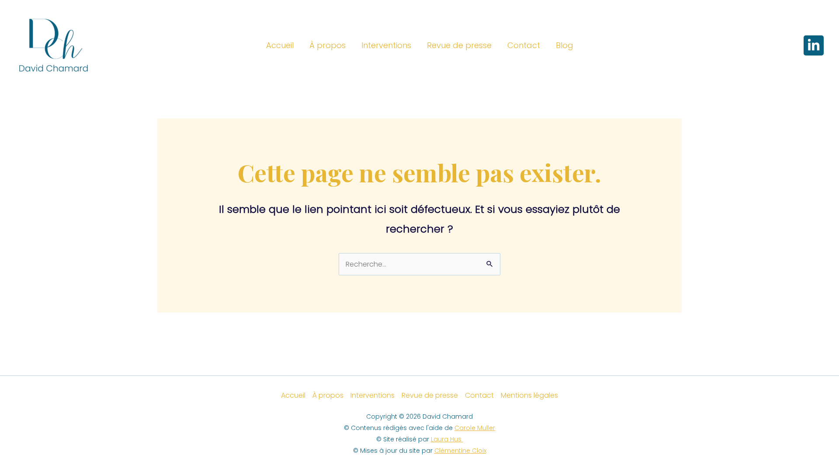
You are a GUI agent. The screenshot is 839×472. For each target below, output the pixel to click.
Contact (523, 45)
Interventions (386, 45)
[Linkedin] (814, 45)
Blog (564, 45)
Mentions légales (529, 395)
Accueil (280, 45)
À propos (327, 45)
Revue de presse (459, 45)
